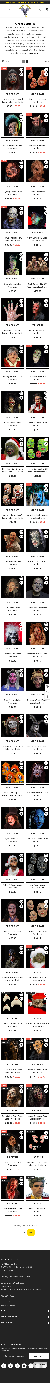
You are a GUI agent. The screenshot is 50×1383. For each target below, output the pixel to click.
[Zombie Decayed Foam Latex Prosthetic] (37, 1095)
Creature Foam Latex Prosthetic (37, 609)
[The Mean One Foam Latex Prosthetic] (37, 956)
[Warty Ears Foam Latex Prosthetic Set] (37, 217)
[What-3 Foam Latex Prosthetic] (12, 864)
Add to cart (13, 94)
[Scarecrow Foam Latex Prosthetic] (37, 633)
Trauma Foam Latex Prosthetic (12, 1210)
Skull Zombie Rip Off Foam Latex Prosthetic (37, 285)
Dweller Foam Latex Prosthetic (13, 932)
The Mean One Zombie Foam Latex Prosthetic (12, 470)
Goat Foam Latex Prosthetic (37, 331)
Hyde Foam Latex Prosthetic (13, 840)
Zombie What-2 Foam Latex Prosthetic (12, 747)
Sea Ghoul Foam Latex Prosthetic (37, 840)
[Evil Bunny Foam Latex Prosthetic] (37, 725)
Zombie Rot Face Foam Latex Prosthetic (12, 1117)
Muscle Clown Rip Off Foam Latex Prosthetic (12, 516)
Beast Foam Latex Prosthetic (12, 424)
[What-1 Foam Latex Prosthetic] (37, 1187)
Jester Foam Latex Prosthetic (12, 655)
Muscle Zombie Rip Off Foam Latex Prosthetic (37, 470)
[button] (23, 61)
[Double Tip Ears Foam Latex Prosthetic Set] (37, 1141)
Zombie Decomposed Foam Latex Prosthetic (12, 100)
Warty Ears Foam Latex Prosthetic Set (37, 239)
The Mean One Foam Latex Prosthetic (37, 978)
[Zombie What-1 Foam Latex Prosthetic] (37, 679)
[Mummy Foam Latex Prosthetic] (12, 124)
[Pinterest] (17, 1365)
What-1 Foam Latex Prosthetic (37, 1210)
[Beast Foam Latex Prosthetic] (12, 402)
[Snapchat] (30, 1365)
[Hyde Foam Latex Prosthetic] (12, 818)
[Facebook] (3, 1365)
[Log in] (39, 10)
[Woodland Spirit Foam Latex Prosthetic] (37, 494)
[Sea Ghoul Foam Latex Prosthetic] (37, 818)
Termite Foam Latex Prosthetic (37, 1071)
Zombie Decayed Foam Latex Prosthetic (37, 1117)
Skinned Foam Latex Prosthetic (37, 100)
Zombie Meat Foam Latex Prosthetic (13, 239)
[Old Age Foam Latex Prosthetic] (12, 356)
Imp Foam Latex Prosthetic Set (37, 886)
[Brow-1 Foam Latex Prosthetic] (12, 679)
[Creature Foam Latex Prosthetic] (37, 587)
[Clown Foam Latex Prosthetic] (12, 263)
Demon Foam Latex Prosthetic (37, 563)
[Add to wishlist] (21, 70)
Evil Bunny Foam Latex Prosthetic (37, 747)
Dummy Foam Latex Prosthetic (37, 932)
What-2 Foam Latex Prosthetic (12, 1025)
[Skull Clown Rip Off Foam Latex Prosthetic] (12, 772)
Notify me (37, 972)
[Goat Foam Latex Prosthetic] (37, 309)
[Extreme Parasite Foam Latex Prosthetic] (12, 956)
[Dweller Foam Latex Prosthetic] (12, 910)
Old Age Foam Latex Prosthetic (12, 378)
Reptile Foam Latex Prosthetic (37, 378)
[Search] (10, 10)
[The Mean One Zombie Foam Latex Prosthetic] (12, 448)
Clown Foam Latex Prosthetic (12, 285)
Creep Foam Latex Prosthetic (12, 563)
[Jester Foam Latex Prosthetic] (12, 633)
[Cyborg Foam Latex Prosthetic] (12, 171)
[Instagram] (10, 1365)
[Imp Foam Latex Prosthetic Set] (37, 864)
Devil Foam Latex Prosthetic (37, 147)
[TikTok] (24, 1365)
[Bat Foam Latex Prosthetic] (12, 587)
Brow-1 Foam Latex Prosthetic (12, 701)
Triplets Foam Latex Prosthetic (13, 1163)
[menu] (2, 10)
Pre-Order (37, 232)
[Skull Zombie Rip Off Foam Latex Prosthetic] (37, 263)
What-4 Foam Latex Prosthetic (37, 424)
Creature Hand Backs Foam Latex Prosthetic (12, 331)
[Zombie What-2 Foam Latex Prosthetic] (12, 725)
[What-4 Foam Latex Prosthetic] (37, 402)
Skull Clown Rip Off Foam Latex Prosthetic (12, 794)
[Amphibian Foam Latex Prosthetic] (37, 772)
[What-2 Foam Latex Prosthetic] (12, 1003)
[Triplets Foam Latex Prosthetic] (12, 1141)
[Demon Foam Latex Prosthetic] (37, 540)
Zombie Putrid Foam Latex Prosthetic (12, 1071)
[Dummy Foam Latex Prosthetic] (37, 910)
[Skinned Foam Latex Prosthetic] (37, 78)
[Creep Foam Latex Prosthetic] (12, 540)
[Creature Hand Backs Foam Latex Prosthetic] (12, 309)
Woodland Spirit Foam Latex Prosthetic (37, 516)
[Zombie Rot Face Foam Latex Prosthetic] (12, 1095)
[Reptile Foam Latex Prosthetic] (37, 356)
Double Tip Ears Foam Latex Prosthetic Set (37, 1163)
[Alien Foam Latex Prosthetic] (37, 171)
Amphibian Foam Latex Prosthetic (37, 794)
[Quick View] (21, 74)
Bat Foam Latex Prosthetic (13, 609)
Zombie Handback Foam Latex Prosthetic (37, 1025)
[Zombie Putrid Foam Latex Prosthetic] (12, 1049)
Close (48, 2)
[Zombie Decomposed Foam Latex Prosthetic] (12, 78)
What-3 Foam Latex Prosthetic (12, 886)
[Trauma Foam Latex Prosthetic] (12, 1187)
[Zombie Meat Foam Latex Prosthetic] (12, 217)
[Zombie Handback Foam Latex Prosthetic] (37, 1003)
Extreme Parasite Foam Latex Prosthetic (12, 978)
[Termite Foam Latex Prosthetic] (37, 1049)
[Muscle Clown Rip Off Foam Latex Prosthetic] (12, 494)
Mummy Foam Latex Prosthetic (12, 147)
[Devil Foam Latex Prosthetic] (37, 124)
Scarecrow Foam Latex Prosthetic (37, 655)
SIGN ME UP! (39, 1356)
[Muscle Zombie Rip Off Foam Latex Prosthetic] (37, 448)
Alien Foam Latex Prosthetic (37, 193)
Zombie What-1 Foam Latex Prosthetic (37, 701)
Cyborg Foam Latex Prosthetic (13, 193)
